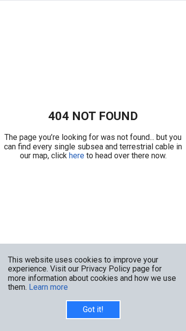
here (77, 155)
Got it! (93, 309)
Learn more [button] (48, 287)
